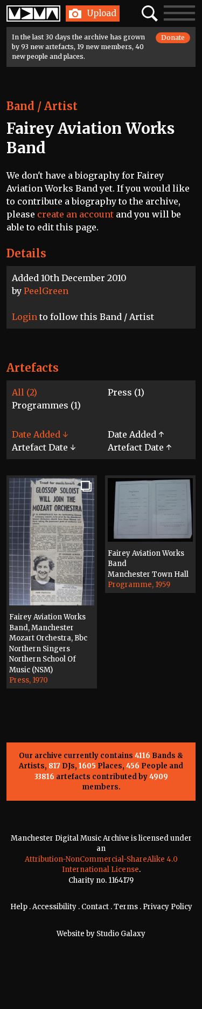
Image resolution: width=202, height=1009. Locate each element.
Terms (126, 906)
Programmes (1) (46, 405)
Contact (95, 906)
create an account (75, 214)
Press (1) (126, 392)
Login (24, 316)
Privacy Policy (167, 906)
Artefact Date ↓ (43, 447)
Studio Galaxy (120, 933)
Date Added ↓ (40, 434)
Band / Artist (42, 106)
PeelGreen (46, 290)
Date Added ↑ (136, 434)
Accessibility (54, 906)
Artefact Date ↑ (139, 447)
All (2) (24, 392)
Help (18, 906)
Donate (173, 37)
